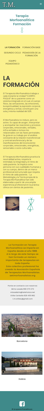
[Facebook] (22, 404)
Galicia (22, 379)
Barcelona (22, 341)
